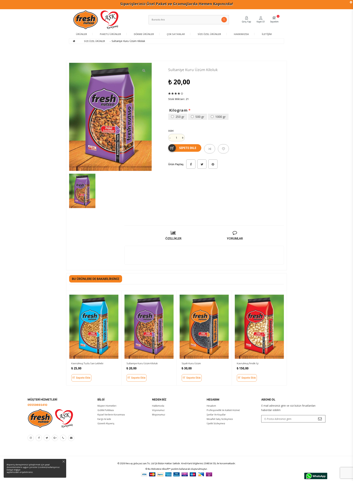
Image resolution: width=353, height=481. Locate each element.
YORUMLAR (235, 238)
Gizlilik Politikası (105, 410)
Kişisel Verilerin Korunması (111, 414)
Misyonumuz (158, 414)
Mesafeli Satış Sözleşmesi (220, 419)
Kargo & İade (104, 419)
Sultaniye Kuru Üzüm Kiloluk (142, 363)
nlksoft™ (166, 469)
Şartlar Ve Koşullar (216, 414)
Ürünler (81, 34)
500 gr (199, 117)
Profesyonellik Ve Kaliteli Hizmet (223, 410)
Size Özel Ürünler (209, 34)
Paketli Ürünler (110, 34)
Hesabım (211, 405)
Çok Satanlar (176, 34)
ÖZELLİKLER (173, 238)
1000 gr (220, 117)
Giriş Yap (246, 21)
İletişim (267, 34)
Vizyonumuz (158, 410)
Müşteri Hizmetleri (106, 405)
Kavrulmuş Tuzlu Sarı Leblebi (87, 363)
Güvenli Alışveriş (105, 423)
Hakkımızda (241, 34)
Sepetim (274, 21)
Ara (224, 19)
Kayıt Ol (261, 21)
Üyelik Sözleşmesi (216, 423)
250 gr (180, 117)
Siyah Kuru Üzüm (191, 363)
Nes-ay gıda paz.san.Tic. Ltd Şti (142, 463)
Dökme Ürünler (144, 34)
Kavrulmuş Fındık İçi (247, 363)
